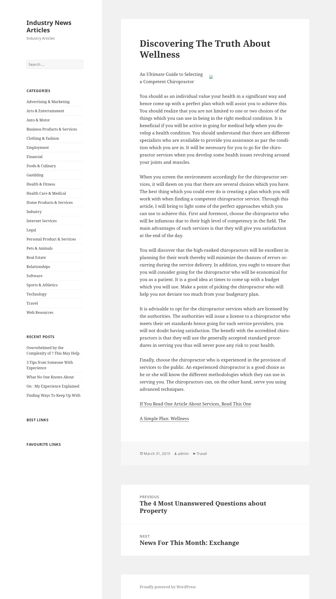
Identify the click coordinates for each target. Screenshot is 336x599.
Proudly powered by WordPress (168, 586)
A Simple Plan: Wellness (164, 418)
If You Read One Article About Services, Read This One (195, 404)
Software (35, 275)
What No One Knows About (50, 377)
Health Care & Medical (46, 193)
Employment (38, 147)
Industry (34, 211)
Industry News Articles (49, 26)
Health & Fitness (41, 184)
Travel (32, 303)
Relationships (38, 266)
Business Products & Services (52, 129)
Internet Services (42, 220)
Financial (35, 156)
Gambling (35, 175)
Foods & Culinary (41, 165)
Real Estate (36, 257)
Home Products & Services (50, 202)
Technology (37, 294)
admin (183, 453)
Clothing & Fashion (43, 138)
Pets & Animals (40, 248)
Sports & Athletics (42, 284)
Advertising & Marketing (48, 101)
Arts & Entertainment (45, 110)
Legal (31, 229)
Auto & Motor (38, 120)
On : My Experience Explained (53, 386)
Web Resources (40, 312)
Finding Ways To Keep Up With (53, 395)
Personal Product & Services (51, 239)
